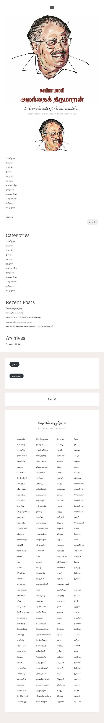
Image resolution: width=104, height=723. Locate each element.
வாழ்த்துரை (10, 207)
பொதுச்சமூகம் (11, 198)
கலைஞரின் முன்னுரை (14, 313)
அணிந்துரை (10, 158)
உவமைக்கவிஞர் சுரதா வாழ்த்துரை (19, 322)
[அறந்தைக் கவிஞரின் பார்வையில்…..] (52, 59)
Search (9, 217)
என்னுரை (9, 176)
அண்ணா (9, 163)
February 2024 (13, 344)
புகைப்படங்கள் (11, 194)
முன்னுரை (10, 203)
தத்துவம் (9, 181)
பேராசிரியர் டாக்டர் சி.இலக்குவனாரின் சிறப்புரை (24, 317)
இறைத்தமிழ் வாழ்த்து (14, 308)
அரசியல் (9, 167)
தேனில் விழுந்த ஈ (52, 423)
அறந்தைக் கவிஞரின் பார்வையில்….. (52, 109)
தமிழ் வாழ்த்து (11, 185)
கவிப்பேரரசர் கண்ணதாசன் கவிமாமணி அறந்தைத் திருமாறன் (29, 326)
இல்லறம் (9, 172)
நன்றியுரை (10, 190)
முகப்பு (14, 364)
